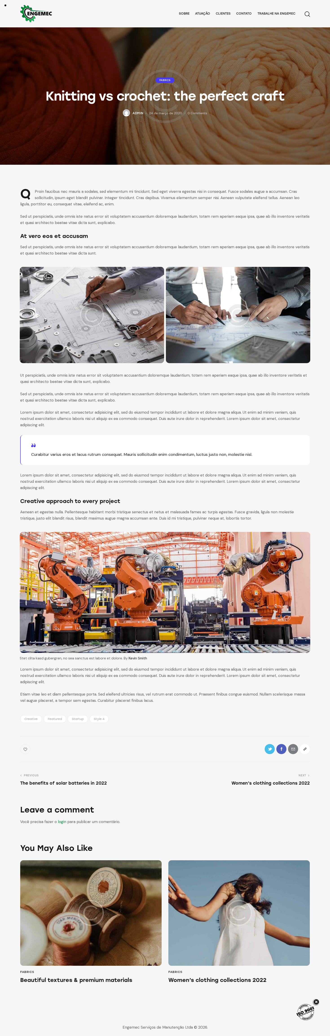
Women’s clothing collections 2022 (217, 980)
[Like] (25, 749)
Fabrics (165, 80)
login (62, 821)
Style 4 (99, 719)
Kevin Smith (138, 658)
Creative (31, 719)
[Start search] (307, 14)
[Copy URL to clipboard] (305, 749)
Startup (78, 719)
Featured (55, 719)
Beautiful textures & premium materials (76, 980)
